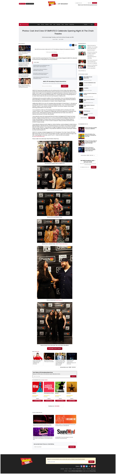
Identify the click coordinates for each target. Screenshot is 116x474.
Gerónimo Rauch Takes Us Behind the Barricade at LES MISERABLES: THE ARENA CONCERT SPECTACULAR (24, 62)
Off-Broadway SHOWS (83, 74)
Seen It (37, 398)
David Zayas (58, 300)
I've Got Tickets (37, 400)
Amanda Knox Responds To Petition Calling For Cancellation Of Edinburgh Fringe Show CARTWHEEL (92, 55)
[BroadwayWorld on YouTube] (95, 466)
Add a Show (91, 117)
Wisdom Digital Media (77, 471)
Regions (84, 468)
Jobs (54, 24)
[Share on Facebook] (70, 45)
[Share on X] (73, 45)
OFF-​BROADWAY (63, 3)
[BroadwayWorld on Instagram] (84, 466)
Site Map (88, 468)
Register (85, 24)
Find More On (53, 406)
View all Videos (81, 70)
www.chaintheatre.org (39, 136)
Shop (63, 24)
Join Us (74, 468)
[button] (95, 24)
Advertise (62, 468)
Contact (70, 468)
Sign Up (54, 55)
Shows (42, 24)
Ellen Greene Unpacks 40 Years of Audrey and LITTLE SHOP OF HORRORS (92, 62)
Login (92, 24)
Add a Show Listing (30, 3)
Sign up (93, 167)
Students (58, 24)
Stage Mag (72, 24)
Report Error (93, 469)
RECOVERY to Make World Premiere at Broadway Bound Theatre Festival (40, 74)
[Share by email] (76, 45)
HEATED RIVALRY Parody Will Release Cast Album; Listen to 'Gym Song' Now (41, 66)
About (66, 468)
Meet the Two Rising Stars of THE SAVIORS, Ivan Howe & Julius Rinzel (92, 67)
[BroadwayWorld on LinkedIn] (87, 466)
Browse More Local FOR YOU (68, 367)
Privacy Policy (93, 471)
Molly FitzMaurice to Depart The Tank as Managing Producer (41, 78)
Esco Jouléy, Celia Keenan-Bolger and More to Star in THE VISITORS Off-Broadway (24, 83)
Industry (46, 24)
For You (37, 351)
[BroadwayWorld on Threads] (92, 466)
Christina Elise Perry (62, 244)
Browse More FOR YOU (87, 155)
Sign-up (89, 2)
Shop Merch (23, 3)
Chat (51, 24)
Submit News (79, 468)
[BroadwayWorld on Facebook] (81, 466)
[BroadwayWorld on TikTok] (89, 466)
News (39, 24)
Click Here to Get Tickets (54, 348)
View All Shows (83, 117)
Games (66, 24)
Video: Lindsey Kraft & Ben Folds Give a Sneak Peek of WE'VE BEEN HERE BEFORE (24, 72)
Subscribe (72, 446)
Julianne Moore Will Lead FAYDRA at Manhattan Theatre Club (40, 70)
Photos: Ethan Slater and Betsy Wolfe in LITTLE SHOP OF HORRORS (24, 50)
